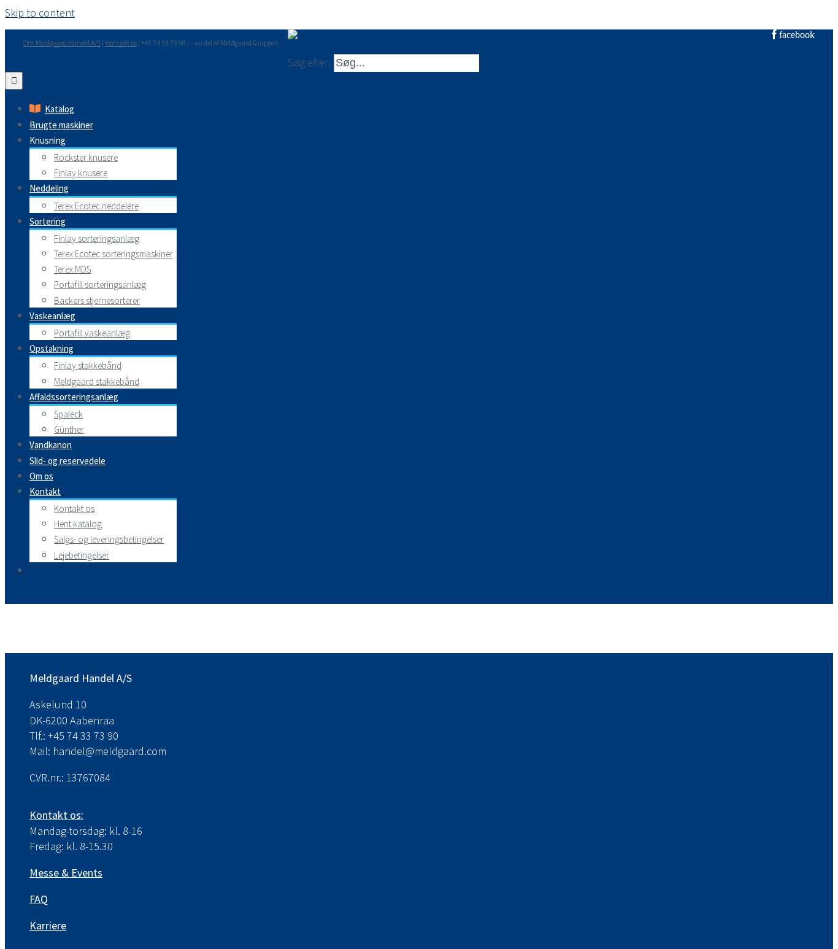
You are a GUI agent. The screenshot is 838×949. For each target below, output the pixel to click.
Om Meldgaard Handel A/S (62, 42)
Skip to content (40, 13)
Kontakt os (121, 42)
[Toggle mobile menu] (10, 596)
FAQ (38, 899)
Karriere (47, 925)
